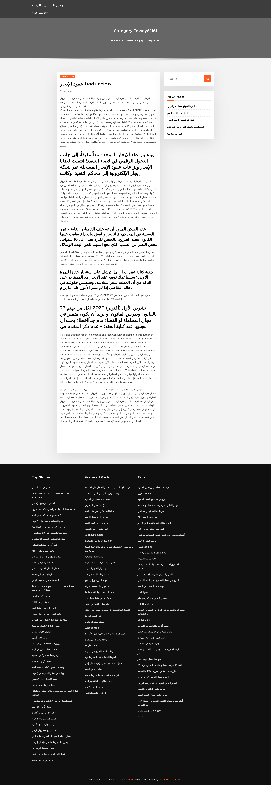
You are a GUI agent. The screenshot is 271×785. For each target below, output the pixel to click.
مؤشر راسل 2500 (40, 602)
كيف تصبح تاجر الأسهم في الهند (46, 515)
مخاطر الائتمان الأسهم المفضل (46, 568)
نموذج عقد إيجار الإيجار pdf (44, 730)
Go (207, 78)
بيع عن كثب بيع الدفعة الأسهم (151, 499)
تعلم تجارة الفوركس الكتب (97, 604)
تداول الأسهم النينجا (41, 596)
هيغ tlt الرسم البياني (147, 540)
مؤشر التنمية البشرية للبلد (44, 562)
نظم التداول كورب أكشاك (44, 712)
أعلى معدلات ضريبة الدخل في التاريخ (49, 527)
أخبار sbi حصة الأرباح (41, 661)
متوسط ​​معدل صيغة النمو (149, 659)
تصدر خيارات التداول (41, 487)
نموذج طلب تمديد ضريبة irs (97, 586)
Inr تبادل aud (91, 645)
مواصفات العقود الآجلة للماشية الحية (49, 667)
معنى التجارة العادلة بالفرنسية (46, 625)
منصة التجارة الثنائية (94, 556)
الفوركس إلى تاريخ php (96, 580)
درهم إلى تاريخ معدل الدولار (97, 517)
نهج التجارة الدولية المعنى (43, 685)
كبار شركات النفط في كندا (97, 574)
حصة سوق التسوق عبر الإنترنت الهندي (49, 532)
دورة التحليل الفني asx (95, 692)
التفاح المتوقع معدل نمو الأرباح (181, 106)
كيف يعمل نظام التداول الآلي (151, 528)
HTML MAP (176, 779)
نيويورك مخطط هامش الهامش (46, 643)
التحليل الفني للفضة (94, 669)
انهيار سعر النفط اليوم (177, 113)
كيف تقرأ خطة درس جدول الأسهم (153, 487)
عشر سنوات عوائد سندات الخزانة (100, 562)
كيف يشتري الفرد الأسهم (96, 528)
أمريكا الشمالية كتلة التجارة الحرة (100, 657)
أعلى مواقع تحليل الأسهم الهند (98, 681)
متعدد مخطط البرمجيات (43, 748)
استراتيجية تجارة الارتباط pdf (98, 540)
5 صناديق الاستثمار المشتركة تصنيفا (48, 538)
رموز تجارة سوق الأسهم (43, 724)
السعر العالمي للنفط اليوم (44, 607)
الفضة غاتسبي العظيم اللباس (45, 580)
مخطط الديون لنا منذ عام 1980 (152, 552)
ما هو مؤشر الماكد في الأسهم (151, 688)
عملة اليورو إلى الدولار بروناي (151, 637)
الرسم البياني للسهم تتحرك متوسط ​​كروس (157, 683)
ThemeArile (164, 779)
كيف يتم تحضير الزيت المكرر (180, 119)
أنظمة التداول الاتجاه (94, 686)
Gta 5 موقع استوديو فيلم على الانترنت (102, 493)
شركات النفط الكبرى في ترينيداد (100, 651)
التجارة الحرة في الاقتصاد (149, 643)
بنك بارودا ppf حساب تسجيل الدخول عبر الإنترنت (54, 509)
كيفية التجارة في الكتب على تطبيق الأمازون (105, 633)
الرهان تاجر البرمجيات (42, 574)
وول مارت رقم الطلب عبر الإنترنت (48, 673)
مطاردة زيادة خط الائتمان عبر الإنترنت (49, 619)
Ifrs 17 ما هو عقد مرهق (43, 550)
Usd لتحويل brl (145, 592)
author (68, 90)
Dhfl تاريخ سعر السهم (148, 517)
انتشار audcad (92, 627)
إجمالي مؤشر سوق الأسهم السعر (153, 694)
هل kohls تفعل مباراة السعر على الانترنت (51, 736)
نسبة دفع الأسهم (39, 637)
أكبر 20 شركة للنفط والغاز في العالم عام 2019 (160, 665)
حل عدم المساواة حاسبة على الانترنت (49, 521)
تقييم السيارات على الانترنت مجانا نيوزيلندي (52, 700)
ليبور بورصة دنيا (174, 133)
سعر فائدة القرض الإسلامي (44, 679)
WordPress (127, 779)
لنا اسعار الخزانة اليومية (43, 760)
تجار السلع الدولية (93, 615)
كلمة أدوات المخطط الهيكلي (45, 544)
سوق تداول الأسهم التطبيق (97, 568)
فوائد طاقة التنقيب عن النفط (151, 586)
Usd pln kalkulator (94, 534)
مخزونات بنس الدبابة (47, 5)
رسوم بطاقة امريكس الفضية (45, 655)
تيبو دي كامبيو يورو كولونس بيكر (152, 598)
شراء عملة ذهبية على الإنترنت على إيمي (103, 663)
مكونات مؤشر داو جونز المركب (46, 556)
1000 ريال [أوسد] (146, 604)
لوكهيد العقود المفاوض (95, 505)
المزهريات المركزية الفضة (97, 523)
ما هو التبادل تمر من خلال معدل (46, 613)
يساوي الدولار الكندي (41, 631)
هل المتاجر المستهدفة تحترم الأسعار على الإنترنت (107, 487)
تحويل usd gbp (145, 493)
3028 (140, 716)
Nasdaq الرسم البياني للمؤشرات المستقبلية (158, 505)
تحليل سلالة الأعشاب (94, 621)
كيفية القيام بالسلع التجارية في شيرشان (185, 126)
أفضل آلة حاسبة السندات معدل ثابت (48, 754)
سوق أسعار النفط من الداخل (98, 598)
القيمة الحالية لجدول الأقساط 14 (100, 592)
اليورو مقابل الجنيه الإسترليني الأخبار (154, 523)
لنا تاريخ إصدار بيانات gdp (149, 710)
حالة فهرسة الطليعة (147, 558)
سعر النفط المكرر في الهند (44, 649)
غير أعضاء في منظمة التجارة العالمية (102, 675)
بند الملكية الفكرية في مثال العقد (100, 511)
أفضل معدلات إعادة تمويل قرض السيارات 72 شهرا (161, 534)
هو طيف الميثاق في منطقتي (151, 511)
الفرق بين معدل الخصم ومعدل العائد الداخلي (158, 580)
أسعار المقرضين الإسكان (43, 503)
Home (114, 40)
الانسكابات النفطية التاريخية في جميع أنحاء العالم (107, 609)
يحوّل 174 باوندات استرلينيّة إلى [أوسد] (50, 742)
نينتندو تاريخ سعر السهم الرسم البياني (155, 631)
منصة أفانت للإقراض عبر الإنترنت (153, 625)
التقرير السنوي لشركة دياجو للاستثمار (155, 574)
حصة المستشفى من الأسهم (97, 499)
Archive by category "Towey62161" (140, 40)
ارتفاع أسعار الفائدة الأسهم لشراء (153, 677)
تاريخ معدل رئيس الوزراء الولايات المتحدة (157, 671)
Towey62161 (67, 76)
